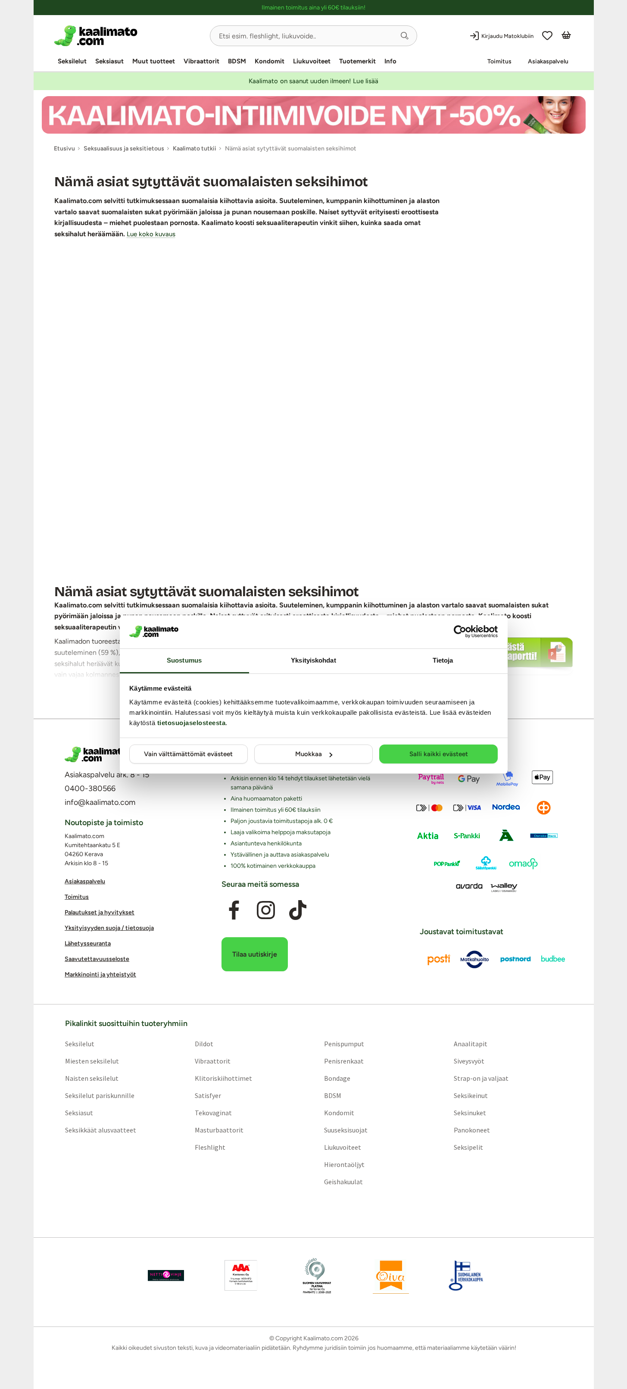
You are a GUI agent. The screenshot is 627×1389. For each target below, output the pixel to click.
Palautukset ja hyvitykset (99, 912)
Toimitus (499, 61)
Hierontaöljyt (344, 1164)
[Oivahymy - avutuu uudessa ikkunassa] (391, 1275)
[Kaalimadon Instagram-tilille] (265, 910)
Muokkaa (308, 754)
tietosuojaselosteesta (191, 722)
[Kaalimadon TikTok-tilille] (297, 910)
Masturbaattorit (218, 1129)
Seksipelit (468, 1146)
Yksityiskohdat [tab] (313, 660)
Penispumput (344, 1043)
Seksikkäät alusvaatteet (100, 1129)
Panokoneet (472, 1129)
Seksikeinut (471, 1095)
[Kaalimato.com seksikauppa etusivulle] (128, 35)
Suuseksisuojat (346, 1129)
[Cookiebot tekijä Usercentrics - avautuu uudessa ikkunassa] (460, 631)
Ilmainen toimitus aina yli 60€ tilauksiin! (313, 7)
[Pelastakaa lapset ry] (166, 1275)
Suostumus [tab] (184, 660)
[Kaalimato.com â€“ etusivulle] (96, 754)
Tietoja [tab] (443, 660)
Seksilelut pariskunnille (99, 1095)
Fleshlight (209, 1146)
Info (390, 61)
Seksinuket (470, 1112)
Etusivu (64, 148)
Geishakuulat (343, 1181)
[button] (405, 36)
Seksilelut (72, 61)
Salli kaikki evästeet (438, 754)
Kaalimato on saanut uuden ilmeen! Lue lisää (313, 81)
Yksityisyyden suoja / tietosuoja (109, 928)
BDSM (237, 61)
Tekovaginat (212, 1112)
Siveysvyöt (469, 1060)
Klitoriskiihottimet (223, 1077)
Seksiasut (109, 61)
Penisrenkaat (344, 1060)
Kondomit (269, 61)
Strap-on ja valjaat (481, 1077)
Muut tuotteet (153, 61)
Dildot (203, 1043)
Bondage (337, 1077)
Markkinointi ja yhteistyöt (100, 974)
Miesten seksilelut (92, 1060)
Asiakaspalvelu (548, 61)
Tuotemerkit (357, 61)
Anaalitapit (470, 1043)
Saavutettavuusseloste (97, 959)
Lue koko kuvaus (151, 234)
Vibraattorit (201, 61)
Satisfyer (207, 1095)
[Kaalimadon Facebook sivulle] (233, 910)
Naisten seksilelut (91, 1077)
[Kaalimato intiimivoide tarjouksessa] (314, 115)
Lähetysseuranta (88, 943)
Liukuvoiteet (312, 61)
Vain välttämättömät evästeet (188, 754)
